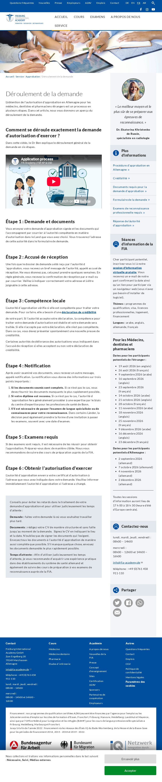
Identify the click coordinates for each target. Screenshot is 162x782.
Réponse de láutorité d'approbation (126, 223)
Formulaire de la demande (130, 199)
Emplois (100, 2)
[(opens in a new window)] (31, 742)
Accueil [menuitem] (61, 17)
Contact (114, 2)
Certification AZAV (96, 683)
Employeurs (73, 2)
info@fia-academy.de (126, 562)
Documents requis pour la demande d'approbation (130, 189)
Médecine (54, 649)
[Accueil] (24, 18)
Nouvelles (44, 2)
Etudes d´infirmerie (59, 663)
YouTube (153, 9)
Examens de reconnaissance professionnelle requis (131, 210)
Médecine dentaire (59, 654)
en (133, 2)
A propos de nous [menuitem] (125, 17)
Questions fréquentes (22, 2)
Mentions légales (135, 677)
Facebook (141, 9)
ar (144, 2)
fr (138, 2)
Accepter (130, 770)
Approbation (33, 76)
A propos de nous (99, 649)
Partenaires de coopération (97, 696)
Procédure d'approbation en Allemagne (131, 167)
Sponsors (94, 689)
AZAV (88, 2)
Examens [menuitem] (97, 17)
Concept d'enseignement (98, 669)
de (127, 2)
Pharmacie (55, 659)
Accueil (10, 76)
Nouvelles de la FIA (97, 656)
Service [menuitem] (61, 25)
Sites (91, 676)
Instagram (147, 9)
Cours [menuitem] (79, 17)
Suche (153, 3)
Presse (58, 2)
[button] (117, 603)
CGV (128, 663)
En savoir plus (130, 759)
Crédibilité (120, 178)
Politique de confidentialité (134, 670)
